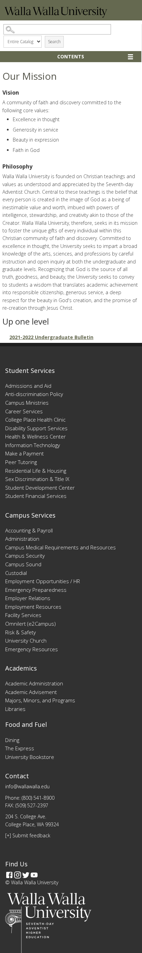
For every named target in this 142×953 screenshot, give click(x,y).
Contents (70, 56)
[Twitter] (26, 875)
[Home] (56, 15)
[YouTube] (34, 875)
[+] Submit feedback (27, 835)
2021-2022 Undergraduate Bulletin (51, 337)
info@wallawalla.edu (27, 786)
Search (54, 42)
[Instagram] (17, 875)
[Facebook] (9, 875)
